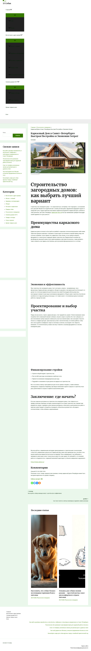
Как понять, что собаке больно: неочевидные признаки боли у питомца (43, 593)
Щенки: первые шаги (11, 107)
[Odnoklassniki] (39, 483)
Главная (8, 9)
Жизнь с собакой (15, 46)
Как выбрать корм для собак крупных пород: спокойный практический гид (10, 179)
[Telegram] (34, 483)
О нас (12, 21)
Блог (7, 114)
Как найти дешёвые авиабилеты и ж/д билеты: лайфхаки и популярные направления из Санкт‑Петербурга (58, 622)
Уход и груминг (14, 100)
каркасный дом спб (56, 212)
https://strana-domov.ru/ (37, 462)
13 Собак (7, 3)
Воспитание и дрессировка (13, 35)
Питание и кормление (16, 60)
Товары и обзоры (15, 93)
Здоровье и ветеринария (17, 53)
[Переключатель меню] (15, 15)
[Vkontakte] (37, 483)
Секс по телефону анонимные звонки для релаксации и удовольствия (11, 167)
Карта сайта (84, 646)
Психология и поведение (17, 74)
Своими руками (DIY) (11, 82)
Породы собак (14, 67)
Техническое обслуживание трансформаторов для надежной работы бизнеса (12, 160)
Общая (12, 28)
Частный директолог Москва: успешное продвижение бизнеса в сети (12, 173)
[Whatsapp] (32, 483)
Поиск (4, 132)
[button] (11, 9)
